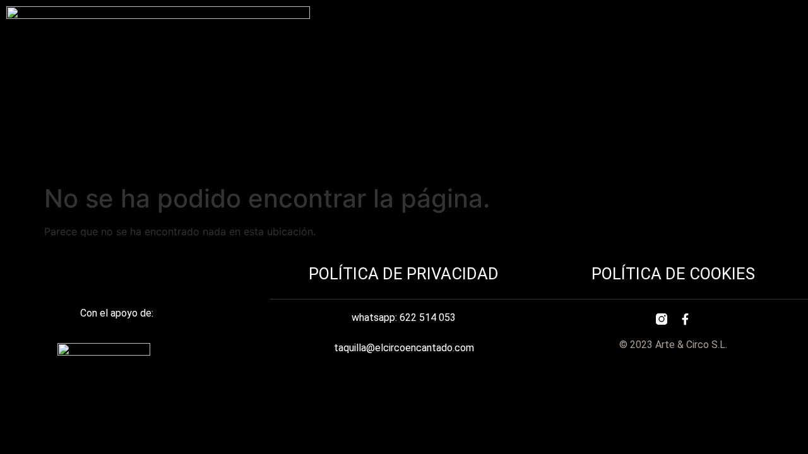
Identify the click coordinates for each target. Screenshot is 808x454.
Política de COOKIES (673, 273)
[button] (744, 19)
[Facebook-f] (685, 319)
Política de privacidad (404, 273)
